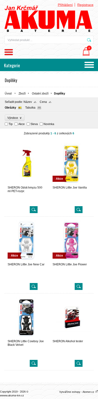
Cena (43, 102)
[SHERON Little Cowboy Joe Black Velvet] (27, 337)
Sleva (34, 124)
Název (28, 102)
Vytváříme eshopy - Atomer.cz (77, 391)
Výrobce (14, 118)
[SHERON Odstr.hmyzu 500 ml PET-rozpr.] (27, 183)
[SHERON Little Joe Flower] (72, 260)
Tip (11, 124)
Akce (21, 124)
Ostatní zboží (40, 93)
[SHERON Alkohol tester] (72, 337)
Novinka (49, 124)
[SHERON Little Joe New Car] (27, 260)
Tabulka (30, 107)
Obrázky (10, 107)
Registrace (85, 5)
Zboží (22, 93)
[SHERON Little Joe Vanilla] (72, 183)
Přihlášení (65, 5)
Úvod (8, 93)
